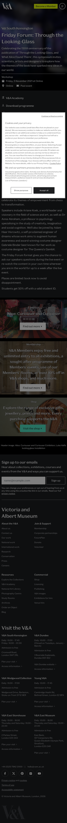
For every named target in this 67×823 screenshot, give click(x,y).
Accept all (44, 190)
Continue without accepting (52, 116)
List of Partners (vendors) (16, 180)
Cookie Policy (55, 163)
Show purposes (21, 190)
